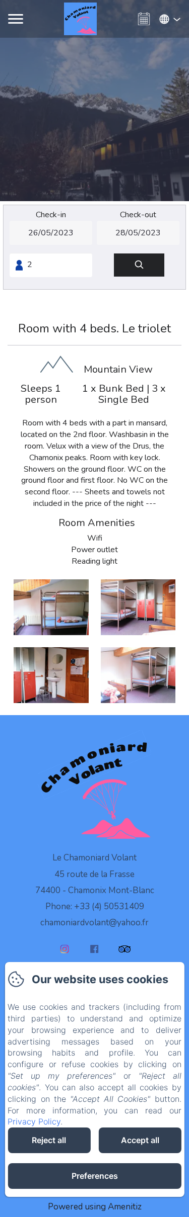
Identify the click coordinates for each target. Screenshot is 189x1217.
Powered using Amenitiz (95, 1206)
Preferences (95, 1176)
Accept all (140, 1140)
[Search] (139, 265)
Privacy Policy (34, 1121)
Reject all (49, 1140)
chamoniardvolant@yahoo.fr (94, 922)
